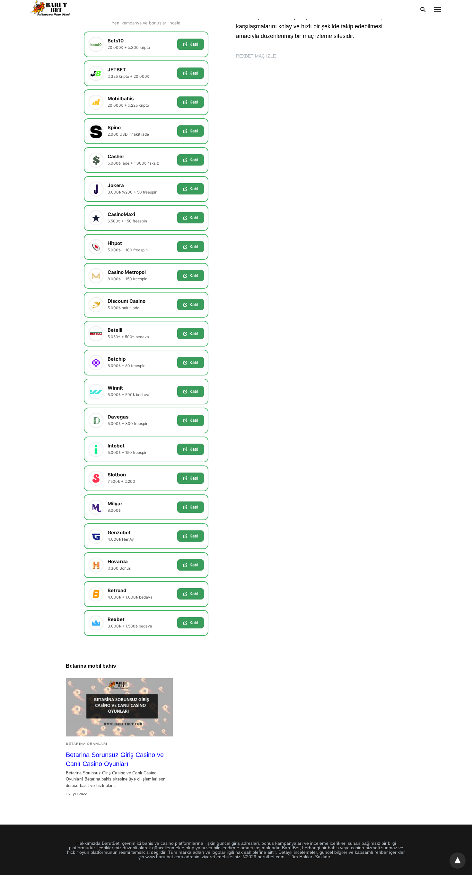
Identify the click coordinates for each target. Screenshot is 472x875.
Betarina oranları (87, 743)
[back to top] (458, 860)
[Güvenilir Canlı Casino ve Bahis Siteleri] (51, 9)
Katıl (193, 44)
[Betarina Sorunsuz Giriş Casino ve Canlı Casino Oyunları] (119, 707)
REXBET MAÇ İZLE (256, 56)
